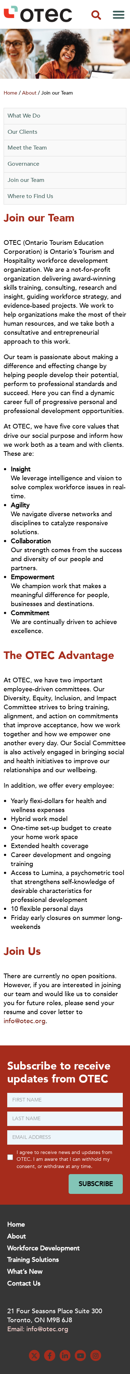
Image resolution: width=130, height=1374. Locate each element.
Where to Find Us (30, 196)
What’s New (25, 1271)
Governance (23, 164)
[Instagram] (95, 1355)
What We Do (24, 116)
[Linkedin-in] (65, 1355)
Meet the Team (27, 148)
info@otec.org (25, 1021)
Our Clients (22, 132)
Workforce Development (43, 1248)
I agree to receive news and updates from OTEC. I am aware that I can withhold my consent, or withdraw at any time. (64, 1159)
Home (10, 93)
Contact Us (23, 1283)
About (29, 93)
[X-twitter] (34, 1355)
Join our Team (26, 180)
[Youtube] (80, 1355)
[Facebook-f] (49, 1355)
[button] (96, 15)
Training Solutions (33, 1259)
